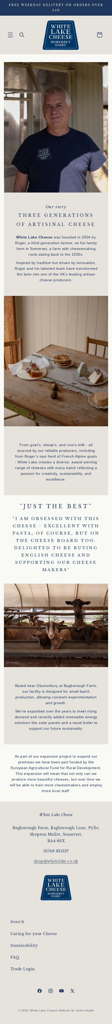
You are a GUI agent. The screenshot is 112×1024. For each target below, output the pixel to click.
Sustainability (24, 945)
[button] (10, 35)
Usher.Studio (85, 1010)
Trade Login (22, 969)
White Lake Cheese (44, 1010)
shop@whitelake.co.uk (56, 861)
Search (17, 921)
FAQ (14, 957)
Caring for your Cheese (33, 933)
